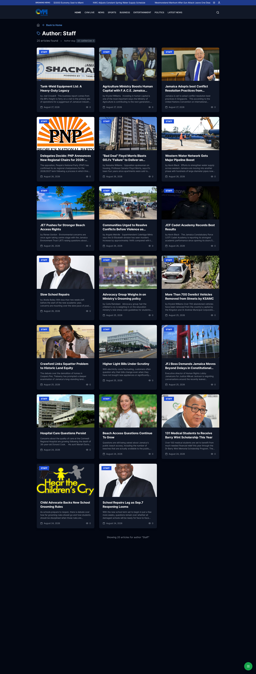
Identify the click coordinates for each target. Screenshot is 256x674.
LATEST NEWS (175, 12)
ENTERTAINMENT (142, 12)
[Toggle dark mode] (212, 2)
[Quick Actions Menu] (248, 666)
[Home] (38, 25)
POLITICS (159, 12)
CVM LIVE (90, 12)
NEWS (101, 12)
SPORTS (112, 12)
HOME (78, 12)
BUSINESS (125, 12)
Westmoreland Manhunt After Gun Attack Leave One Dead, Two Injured (165, 2)
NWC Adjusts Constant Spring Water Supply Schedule (95, 2)
